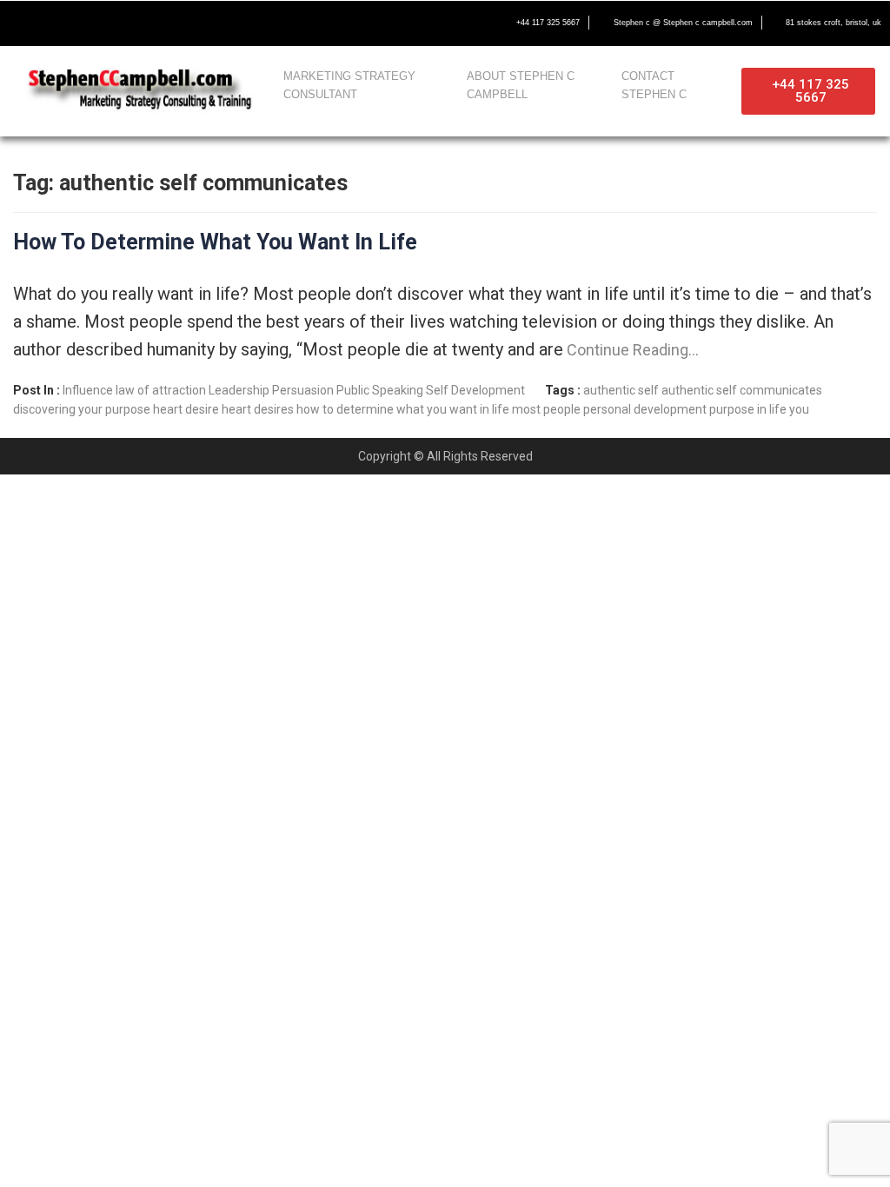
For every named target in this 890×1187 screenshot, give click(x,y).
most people (546, 409)
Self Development (475, 390)
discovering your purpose (81, 409)
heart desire (186, 409)
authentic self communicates (741, 390)
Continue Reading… (631, 350)
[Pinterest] (169, 23)
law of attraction (161, 390)
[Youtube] (96, 23)
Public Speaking (379, 390)
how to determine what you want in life (402, 409)
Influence (88, 390)
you (799, 409)
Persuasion (303, 390)
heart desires (258, 409)
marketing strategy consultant (349, 85)
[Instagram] (132, 23)
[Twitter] (59, 23)
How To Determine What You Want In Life (215, 242)
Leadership (239, 390)
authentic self (621, 390)
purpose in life (748, 409)
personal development (645, 409)
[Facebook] (23, 23)
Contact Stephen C (654, 85)
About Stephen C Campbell (521, 85)
